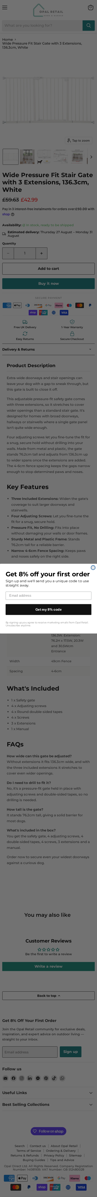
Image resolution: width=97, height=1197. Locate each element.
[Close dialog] (93, 567)
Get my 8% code (48, 609)
